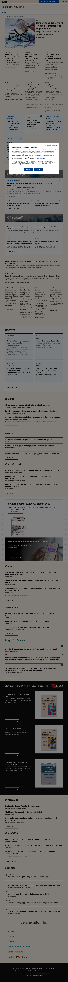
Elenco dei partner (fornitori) (18, 164)
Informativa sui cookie (41, 158)
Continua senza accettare (51, 145)
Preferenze (28, 169)
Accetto (38, 169)
